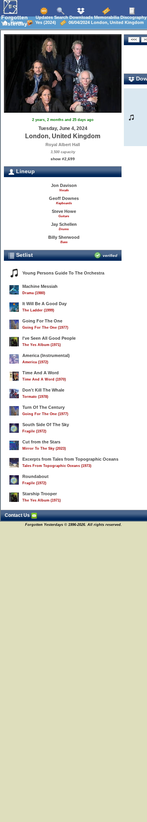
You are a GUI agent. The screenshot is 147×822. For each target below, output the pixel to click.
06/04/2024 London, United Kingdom (105, 22)
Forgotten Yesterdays (16, 20)
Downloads (80, 17)
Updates (43, 17)
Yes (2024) (44, 22)
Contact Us (18, 515)
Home (15, 22)
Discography (133, 17)
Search (60, 17)
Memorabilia (106, 17)
